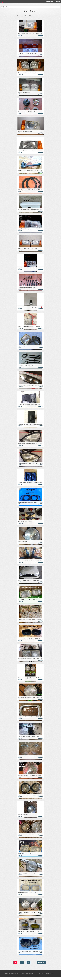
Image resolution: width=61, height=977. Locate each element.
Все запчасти (20, 15)
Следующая (41, 962)
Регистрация (49, 1)
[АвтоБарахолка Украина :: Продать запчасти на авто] (2, 1)
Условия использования (27, 973)
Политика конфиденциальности (11, 973)
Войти (58, 1)
